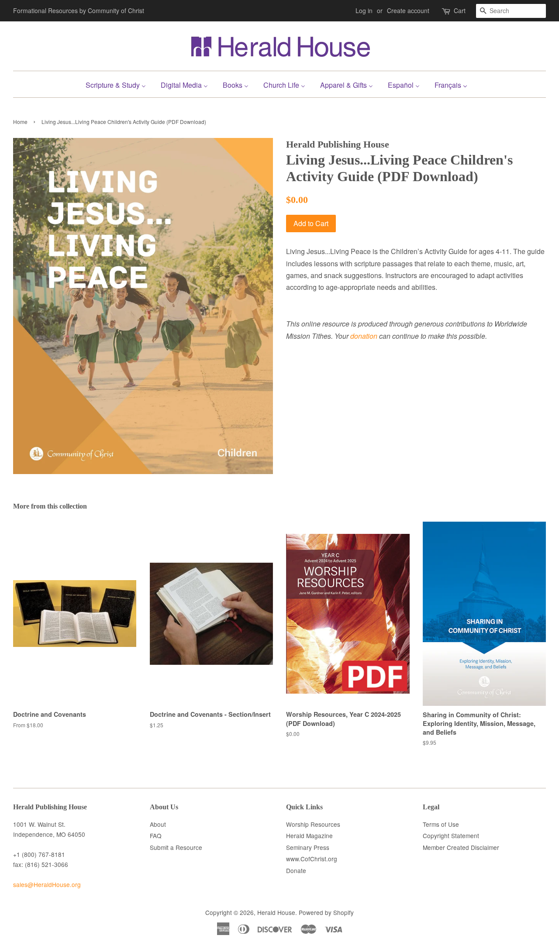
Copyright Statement (451, 835)
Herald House (276, 912)
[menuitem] (119, 84)
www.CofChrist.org (311, 858)
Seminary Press (307, 847)
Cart (460, 10)
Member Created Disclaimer (461, 847)
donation (363, 336)
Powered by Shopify (326, 912)
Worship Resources (313, 824)
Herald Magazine (309, 835)
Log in (364, 10)
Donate (296, 870)
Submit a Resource (176, 847)
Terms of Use (441, 824)
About (158, 824)
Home (20, 121)
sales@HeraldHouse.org (47, 884)
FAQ (156, 835)
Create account (408, 10)
